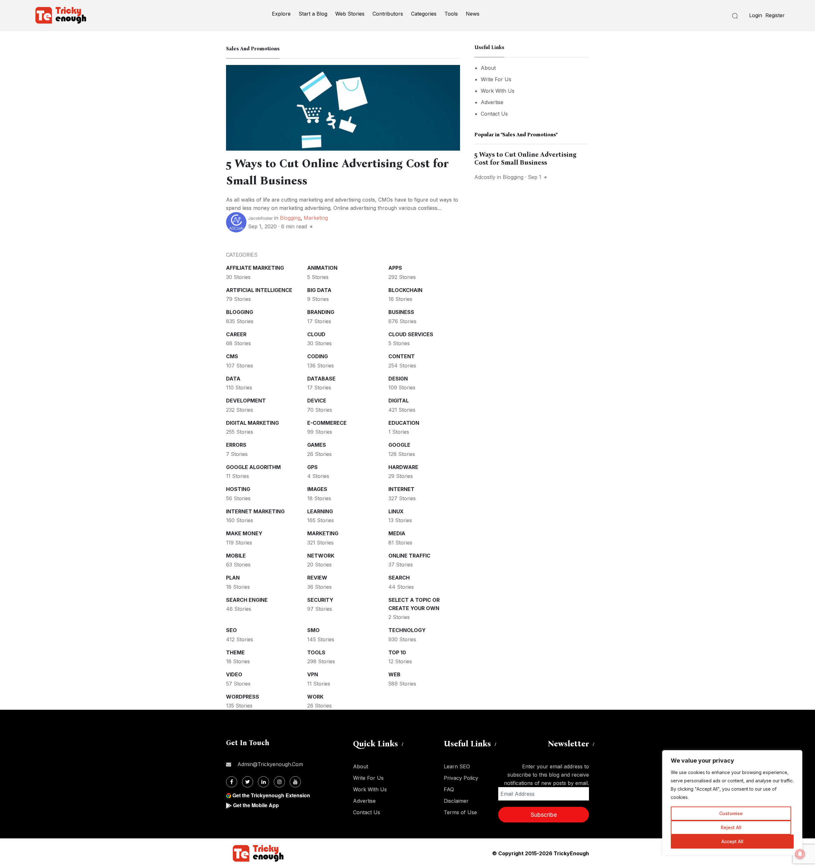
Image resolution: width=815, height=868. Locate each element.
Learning (320, 511)
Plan (233, 577)
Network (320, 555)
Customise (731, 813)
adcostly (484, 177)
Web (394, 674)
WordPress (242, 697)
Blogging (290, 218)
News (472, 14)
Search (399, 577)
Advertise (492, 102)
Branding (320, 312)
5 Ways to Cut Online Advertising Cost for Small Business (525, 158)
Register (775, 15)
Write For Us (496, 79)
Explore (281, 14)
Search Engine (247, 600)
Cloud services (410, 334)
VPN (312, 674)
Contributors (387, 14)
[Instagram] (279, 781)
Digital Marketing (252, 423)
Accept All (732, 841)
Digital (398, 400)
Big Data (319, 290)
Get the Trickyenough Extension (271, 795)
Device (316, 400)
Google (399, 445)
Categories (423, 14)
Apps (395, 268)
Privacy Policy (461, 778)
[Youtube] (295, 781)
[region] (732, 802)
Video (234, 674)
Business (401, 312)
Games (316, 445)
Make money (244, 533)
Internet (401, 489)
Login (755, 15)
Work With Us (497, 91)
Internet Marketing (255, 511)
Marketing (316, 218)
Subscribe (544, 814)
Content (401, 356)
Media (396, 533)
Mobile (236, 555)
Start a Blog (313, 14)
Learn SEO (457, 766)
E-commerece (327, 423)
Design (398, 378)
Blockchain (405, 290)
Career (236, 334)
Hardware (403, 467)
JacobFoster (260, 218)
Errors (236, 445)
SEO (231, 630)
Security (320, 600)
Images (317, 489)
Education (403, 423)
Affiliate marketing (255, 268)
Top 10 (397, 652)
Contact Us (494, 113)
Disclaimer (456, 801)
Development (246, 400)
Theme (235, 652)
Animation (322, 268)
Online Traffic (409, 555)
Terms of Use (460, 812)
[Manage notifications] (800, 854)
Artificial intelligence (259, 290)
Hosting (238, 489)
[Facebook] (231, 781)
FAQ (449, 789)
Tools (451, 14)
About (488, 68)
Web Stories (350, 14)
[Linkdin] (263, 781)
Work (315, 697)
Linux (396, 511)
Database (321, 378)
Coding (317, 356)
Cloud (316, 334)
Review (317, 577)
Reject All (731, 827)
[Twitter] (247, 781)
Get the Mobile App (256, 805)
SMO (313, 630)
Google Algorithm (253, 467)
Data (233, 378)
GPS (312, 467)
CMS (232, 356)
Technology (407, 630)
